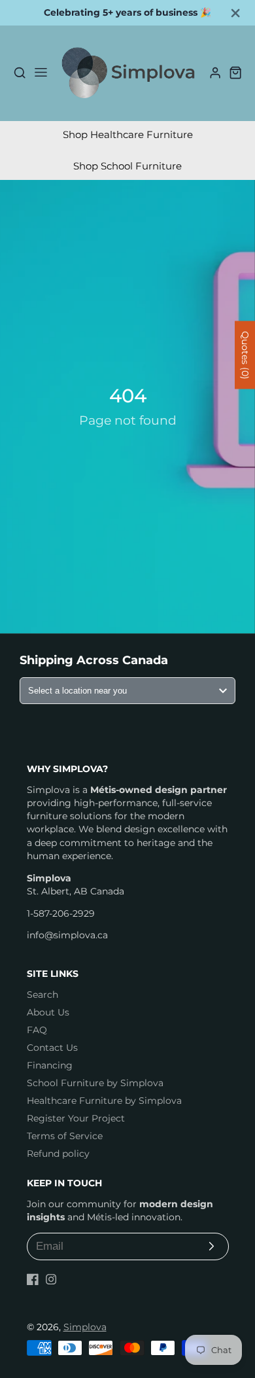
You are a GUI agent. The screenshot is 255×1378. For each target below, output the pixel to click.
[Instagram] (51, 1279)
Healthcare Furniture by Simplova (104, 1100)
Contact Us (52, 1047)
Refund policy (58, 1153)
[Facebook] (33, 1279)
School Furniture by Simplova (95, 1083)
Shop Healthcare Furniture (128, 134)
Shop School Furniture (127, 166)
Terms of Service (65, 1136)
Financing (50, 1065)
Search (42, 994)
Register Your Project (76, 1118)
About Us (48, 1012)
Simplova (85, 1327)
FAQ (37, 1030)
